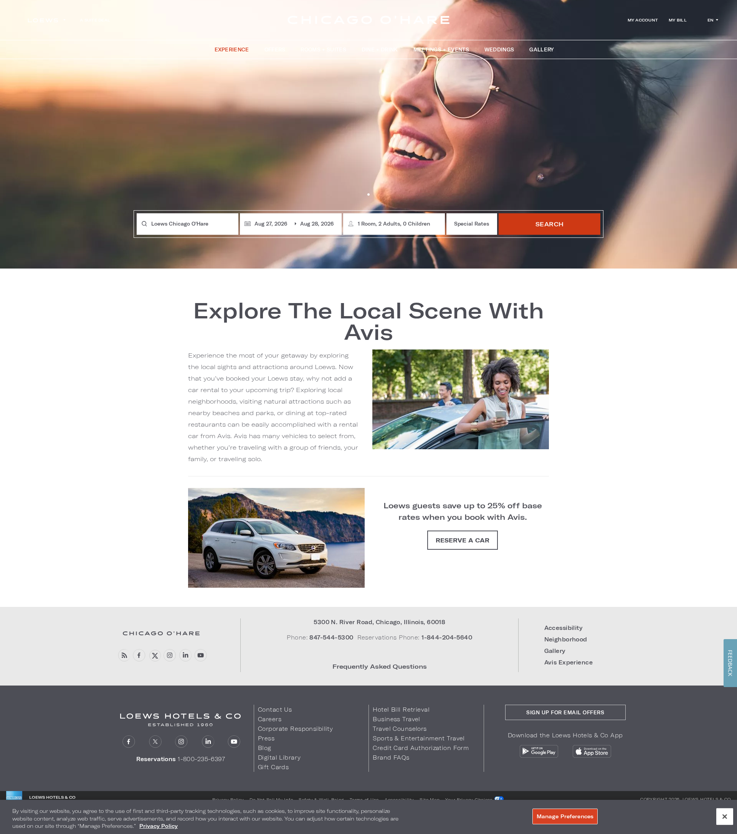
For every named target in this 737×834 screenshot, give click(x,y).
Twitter (155, 741)
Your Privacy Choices (469, 799)
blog (123, 655)
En (710, 20)
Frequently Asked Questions (379, 666)
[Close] (724, 816)
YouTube (200, 655)
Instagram (181, 741)
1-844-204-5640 (446, 637)
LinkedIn (208, 741)
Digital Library (279, 757)
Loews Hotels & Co (706, 799)
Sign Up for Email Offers (565, 712)
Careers (269, 719)
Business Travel (396, 719)
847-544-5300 (331, 637)
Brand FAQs (391, 757)
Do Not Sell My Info (271, 799)
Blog (264, 748)
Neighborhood (565, 639)
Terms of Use (364, 799)
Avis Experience (568, 662)
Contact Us (275, 709)
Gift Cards (273, 767)
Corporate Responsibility (295, 728)
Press (266, 738)
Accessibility (563, 628)
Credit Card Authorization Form (421, 748)
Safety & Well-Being (321, 799)
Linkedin (185, 655)
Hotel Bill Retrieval (401, 709)
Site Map (430, 799)
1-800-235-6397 (201, 759)
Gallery (554, 651)
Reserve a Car (462, 540)
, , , (379, 622)
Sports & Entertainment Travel (418, 738)
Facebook (139, 655)
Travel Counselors (399, 728)
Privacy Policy (228, 799)
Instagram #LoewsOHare (170, 655)
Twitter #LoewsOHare (154, 655)
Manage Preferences (565, 816)
